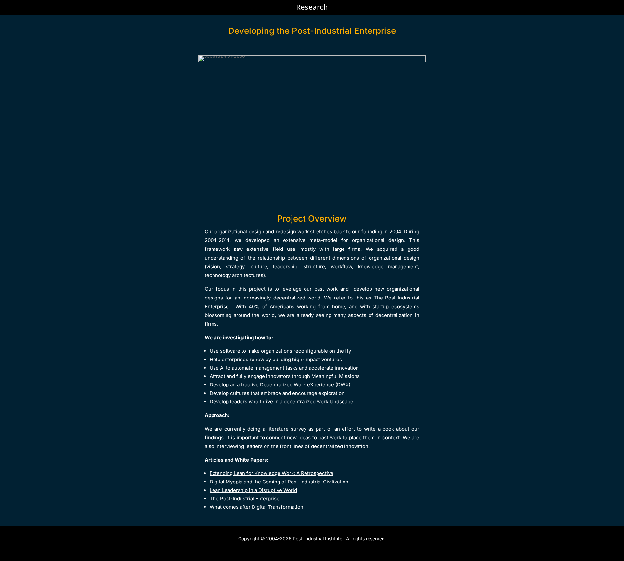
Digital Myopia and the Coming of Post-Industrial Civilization (279, 482)
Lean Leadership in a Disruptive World (253, 490)
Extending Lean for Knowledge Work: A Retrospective (271, 473)
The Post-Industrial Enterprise (245, 498)
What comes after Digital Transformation (256, 507)
